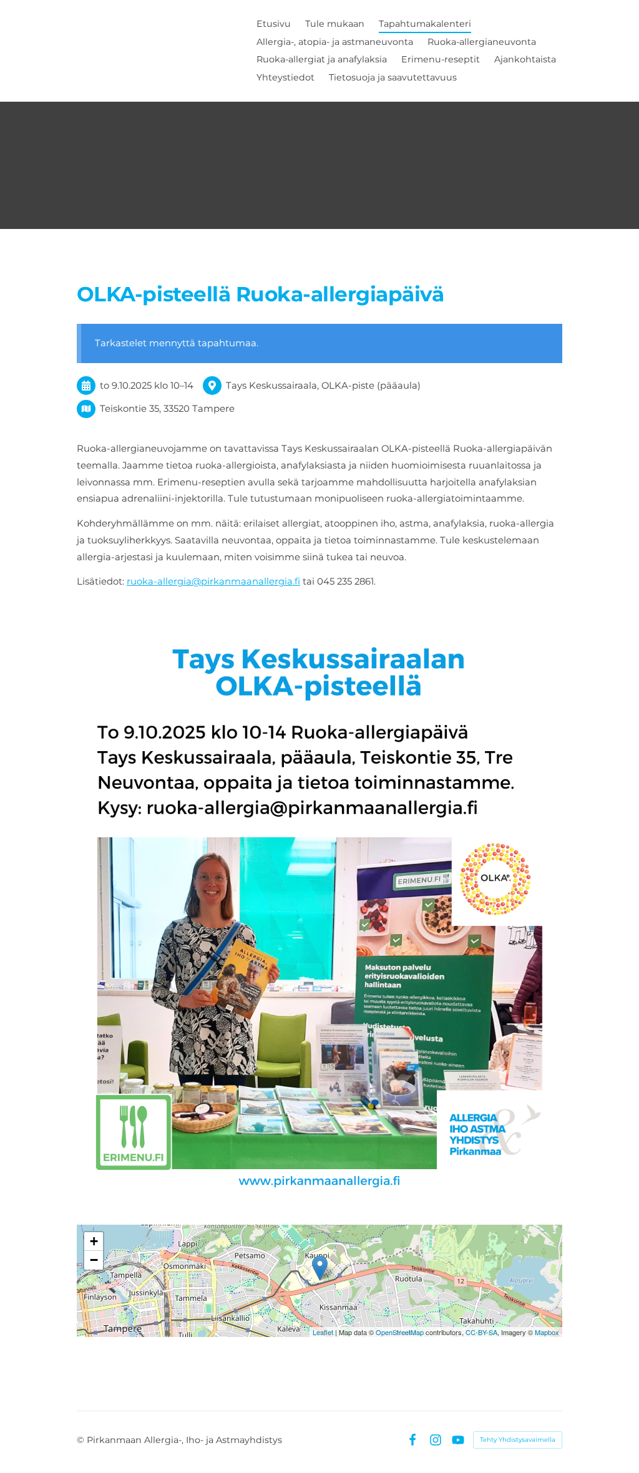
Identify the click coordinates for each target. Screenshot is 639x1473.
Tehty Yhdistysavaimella (517, 1440)
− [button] (94, 1260)
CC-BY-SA (481, 1332)
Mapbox (547, 1332)
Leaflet (323, 1332)
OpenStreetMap (400, 1332)
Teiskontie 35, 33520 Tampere (167, 408)
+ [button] (94, 1241)
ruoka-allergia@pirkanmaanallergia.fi (213, 581)
